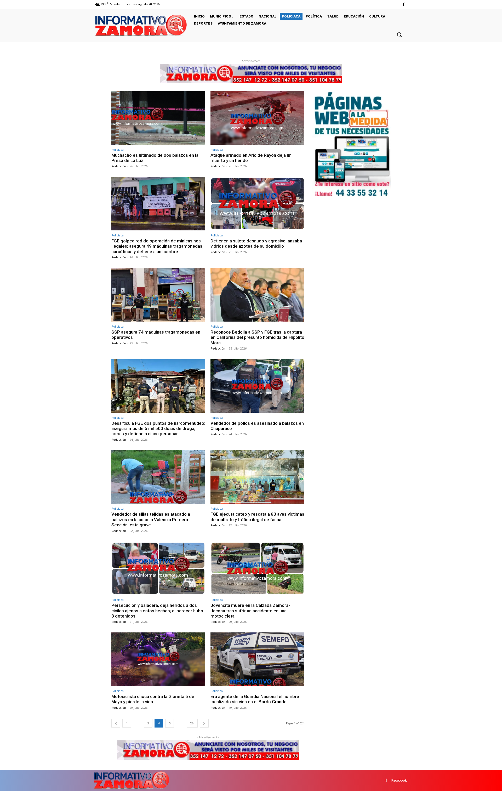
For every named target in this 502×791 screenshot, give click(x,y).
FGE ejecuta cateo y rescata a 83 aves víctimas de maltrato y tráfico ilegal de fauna (257, 516)
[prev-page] (115, 723)
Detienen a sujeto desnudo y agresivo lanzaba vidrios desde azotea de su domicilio (256, 243)
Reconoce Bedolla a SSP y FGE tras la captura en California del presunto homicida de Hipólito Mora (257, 337)
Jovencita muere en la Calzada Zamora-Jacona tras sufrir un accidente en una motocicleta (250, 611)
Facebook (399, 780)
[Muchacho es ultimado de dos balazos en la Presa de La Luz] (158, 118)
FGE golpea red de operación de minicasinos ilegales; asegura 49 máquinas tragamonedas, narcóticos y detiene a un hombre (157, 246)
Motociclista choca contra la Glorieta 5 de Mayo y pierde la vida (152, 699)
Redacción (118, 166)
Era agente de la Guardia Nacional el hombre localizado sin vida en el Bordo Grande (254, 699)
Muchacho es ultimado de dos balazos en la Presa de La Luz (154, 158)
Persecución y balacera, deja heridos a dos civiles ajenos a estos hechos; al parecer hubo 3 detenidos (157, 611)
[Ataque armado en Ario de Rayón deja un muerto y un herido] (257, 118)
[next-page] (204, 723)
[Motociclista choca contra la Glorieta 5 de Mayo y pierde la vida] (158, 659)
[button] (399, 34)
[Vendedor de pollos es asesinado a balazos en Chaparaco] (257, 386)
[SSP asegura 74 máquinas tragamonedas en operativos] (158, 295)
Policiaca (117, 149)
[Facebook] (403, 4)
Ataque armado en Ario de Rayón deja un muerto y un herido (251, 158)
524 (192, 723)
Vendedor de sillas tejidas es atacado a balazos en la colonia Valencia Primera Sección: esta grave (150, 519)
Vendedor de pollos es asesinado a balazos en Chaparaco (257, 426)
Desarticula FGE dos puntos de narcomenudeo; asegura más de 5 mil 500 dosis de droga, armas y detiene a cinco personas (158, 429)
